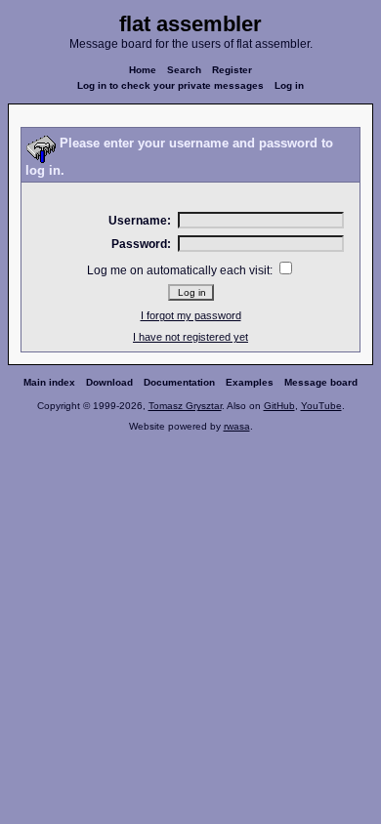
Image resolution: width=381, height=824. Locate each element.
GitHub (279, 405)
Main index (49, 382)
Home (142, 69)
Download (109, 382)
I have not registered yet (190, 337)
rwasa (237, 426)
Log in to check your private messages (170, 85)
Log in (289, 85)
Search (184, 69)
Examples (250, 382)
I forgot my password (191, 315)
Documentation (179, 382)
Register (232, 69)
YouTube (321, 405)
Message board (321, 382)
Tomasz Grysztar (185, 405)
